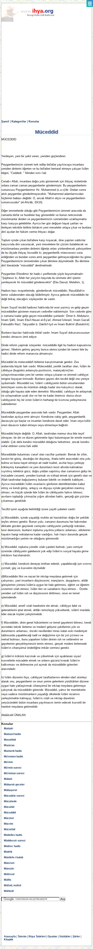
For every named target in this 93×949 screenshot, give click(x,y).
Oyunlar (52, 936)
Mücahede (10, 801)
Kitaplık (8, 939)
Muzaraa (9, 745)
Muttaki (8, 728)
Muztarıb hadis (13, 750)
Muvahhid (10, 739)
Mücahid (9, 806)
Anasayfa (10, 936)
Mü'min (8, 762)
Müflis (7, 879)
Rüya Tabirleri (37, 936)
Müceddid (10, 812)
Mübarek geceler (14, 784)
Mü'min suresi (12, 767)
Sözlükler (65, 936)
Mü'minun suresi (14, 773)
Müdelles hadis (13, 834)
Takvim (22, 936)
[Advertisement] (46, 71)
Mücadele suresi (14, 795)
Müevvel (9, 863)
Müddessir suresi (14, 840)
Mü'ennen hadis (13, 756)
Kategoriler (18, 121)
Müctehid (9, 829)
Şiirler (76, 936)
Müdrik (8, 851)
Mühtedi (9, 891)
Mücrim (8, 823)
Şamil (5, 121)
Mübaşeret (10, 790)
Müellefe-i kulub (13, 857)
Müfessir (9, 874)
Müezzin (9, 868)
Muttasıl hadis (12, 734)
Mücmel (9, 818)
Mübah (8, 778)
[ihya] (31, 20)
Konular (34, 121)
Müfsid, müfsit (12, 885)
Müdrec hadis (12, 846)
